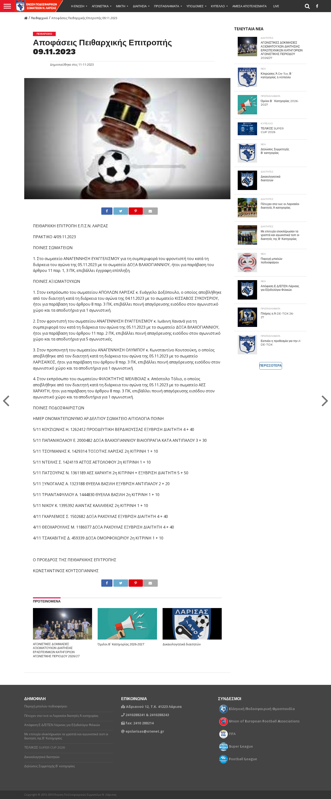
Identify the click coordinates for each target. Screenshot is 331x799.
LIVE (276, 6)
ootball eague (243, 759)
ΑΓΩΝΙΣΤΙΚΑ (100, 6)
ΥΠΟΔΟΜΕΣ (195, 6)
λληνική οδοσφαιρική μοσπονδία (262, 709)
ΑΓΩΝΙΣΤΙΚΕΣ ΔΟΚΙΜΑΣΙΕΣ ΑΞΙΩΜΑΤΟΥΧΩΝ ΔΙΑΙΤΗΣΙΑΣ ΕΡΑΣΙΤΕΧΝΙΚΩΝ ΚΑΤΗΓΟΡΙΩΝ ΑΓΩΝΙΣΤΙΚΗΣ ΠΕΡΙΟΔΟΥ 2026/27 (56, 650)
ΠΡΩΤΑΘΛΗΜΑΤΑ (166, 6)
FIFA (232, 734)
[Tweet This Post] (116, 211)
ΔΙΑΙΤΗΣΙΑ (140, 6)
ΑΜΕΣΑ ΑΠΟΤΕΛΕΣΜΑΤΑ (249, 6)
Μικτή (120, 6)
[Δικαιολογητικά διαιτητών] (192, 626)
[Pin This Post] (131, 211)
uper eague (241, 746)
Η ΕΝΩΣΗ (77, 6)
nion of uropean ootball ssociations (264, 721)
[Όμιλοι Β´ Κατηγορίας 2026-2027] (127, 626)
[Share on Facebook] (105, 211)
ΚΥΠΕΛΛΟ (218, 6)
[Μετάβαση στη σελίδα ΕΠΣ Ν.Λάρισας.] (26, 18)
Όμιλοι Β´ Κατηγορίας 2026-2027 (121, 644)
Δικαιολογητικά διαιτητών (182, 644)
